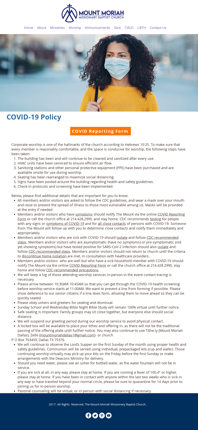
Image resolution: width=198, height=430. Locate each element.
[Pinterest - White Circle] (102, 415)
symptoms (84, 214)
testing (155, 219)
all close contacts (112, 223)
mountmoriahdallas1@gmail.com (67, 335)
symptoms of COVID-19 (65, 223)
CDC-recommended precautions (72, 270)
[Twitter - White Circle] (95, 415)
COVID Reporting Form (87, 265)
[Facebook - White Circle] (88, 415)
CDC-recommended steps (49, 251)
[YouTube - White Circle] (109, 415)
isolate (122, 237)
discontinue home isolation (44, 256)
